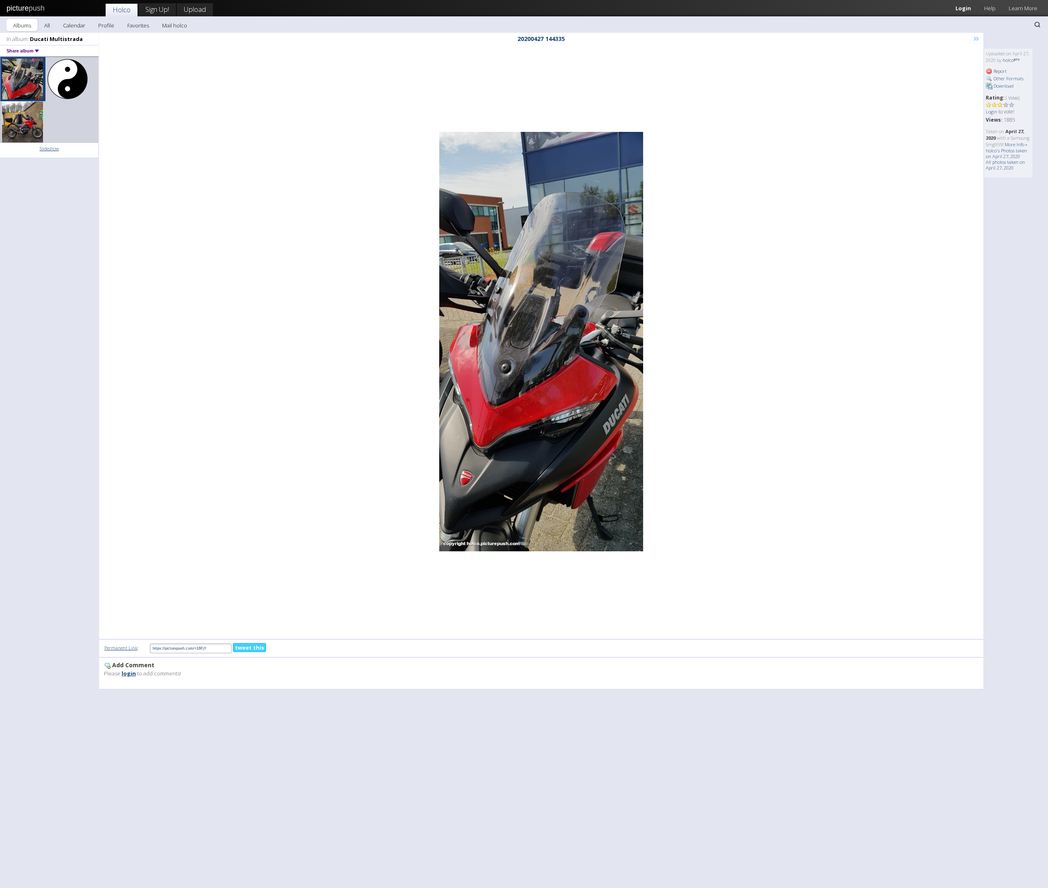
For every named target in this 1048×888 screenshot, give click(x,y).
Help (990, 8)
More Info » (1016, 144)
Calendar (74, 25)
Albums (22, 25)
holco (1008, 60)
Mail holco (174, 25)
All (47, 25)
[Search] (1037, 24)
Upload (195, 9)
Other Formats (1007, 78)
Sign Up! (157, 9)
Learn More (1023, 8)
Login (963, 8)
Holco (122, 9)
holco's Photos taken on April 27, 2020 (1006, 153)
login (129, 673)
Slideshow (49, 148)
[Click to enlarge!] (541, 341)
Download (1003, 86)
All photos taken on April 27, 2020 (1005, 165)
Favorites (138, 25)
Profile (106, 25)
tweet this (249, 647)
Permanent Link (121, 648)
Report (999, 71)
